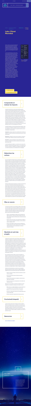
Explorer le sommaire (10, 90)
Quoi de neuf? (25, 374)
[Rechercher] (27, 1)
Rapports (8, 373)
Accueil (5, 373)
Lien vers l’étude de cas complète (11, 92)
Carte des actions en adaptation (9, 375)
